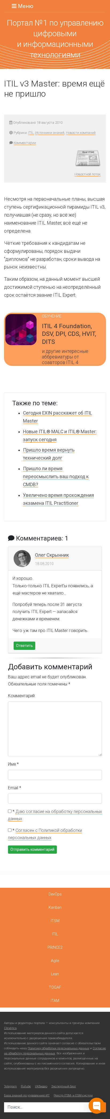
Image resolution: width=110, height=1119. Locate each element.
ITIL (31, 133)
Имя (13, 764)
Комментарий (21, 695)
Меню (25, 6)
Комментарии (25, 143)
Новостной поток (87, 174)
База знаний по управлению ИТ (27, 1095)
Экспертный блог (63, 1086)
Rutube (26, 1086)
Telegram (10, 1086)
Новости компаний (81, 133)
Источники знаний (49, 133)
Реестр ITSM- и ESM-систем (73, 1095)
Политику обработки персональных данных (58, 1048)
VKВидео (41, 1086)
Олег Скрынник (52, 555)
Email (14, 787)
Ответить (24, 645)
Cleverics (10, 1028)
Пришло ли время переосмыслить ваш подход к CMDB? (56, 476)
